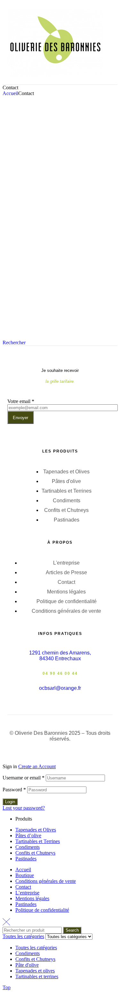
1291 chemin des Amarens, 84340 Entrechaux (60, 655)
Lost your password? (24, 808)
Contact (23, 887)
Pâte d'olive (27, 965)
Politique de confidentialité (42, 910)
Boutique (24, 875)
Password (14, 789)
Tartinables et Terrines (37, 841)
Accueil (10, 93)
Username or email (23, 777)
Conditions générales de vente (45, 881)
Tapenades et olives (35, 970)
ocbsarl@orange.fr (60, 688)
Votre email (20, 401)
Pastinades (25, 858)
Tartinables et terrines (36, 976)
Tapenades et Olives (35, 829)
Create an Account (37, 766)
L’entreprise (27, 892)
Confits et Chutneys (35, 853)
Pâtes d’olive (28, 835)
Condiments (27, 847)
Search (72, 930)
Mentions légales (32, 898)
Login (10, 801)
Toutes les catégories (36, 947)
